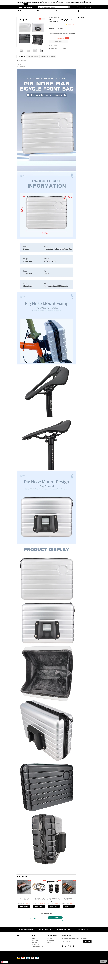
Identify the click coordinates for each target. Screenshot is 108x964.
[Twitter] (66, 946)
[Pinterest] (69, 946)
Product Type (51, 28)
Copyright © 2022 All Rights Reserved (24, 954)
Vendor (50, 30)
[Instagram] (71, 946)
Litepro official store (25, 7)
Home (17, 14)
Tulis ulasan (55, 917)
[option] (42, 11)
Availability (51, 27)
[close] (91, 2)
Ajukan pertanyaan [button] (55, 921)
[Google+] (74, 946)
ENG (79, 954)
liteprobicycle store (54, 17)
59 (51, 48)
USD (89, 954)
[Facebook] (63, 946)
